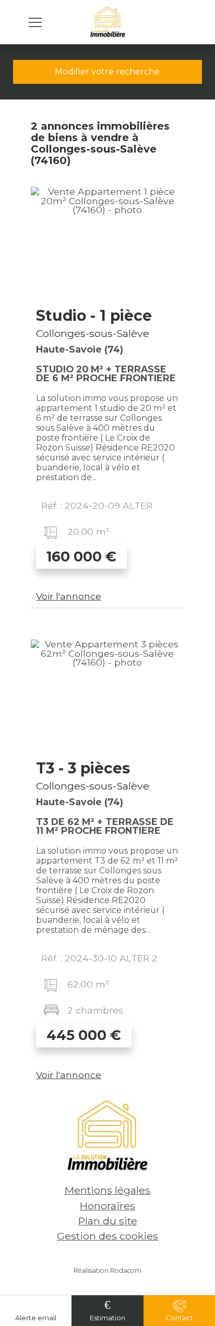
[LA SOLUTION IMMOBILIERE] (107, 22)
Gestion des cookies (107, 1236)
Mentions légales (107, 1190)
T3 (83, 768)
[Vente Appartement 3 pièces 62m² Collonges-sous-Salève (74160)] (107, 697)
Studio (94, 315)
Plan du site (107, 1221)
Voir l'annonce (68, 596)
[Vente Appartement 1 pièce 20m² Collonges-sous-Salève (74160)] (107, 244)
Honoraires (107, 1205)
